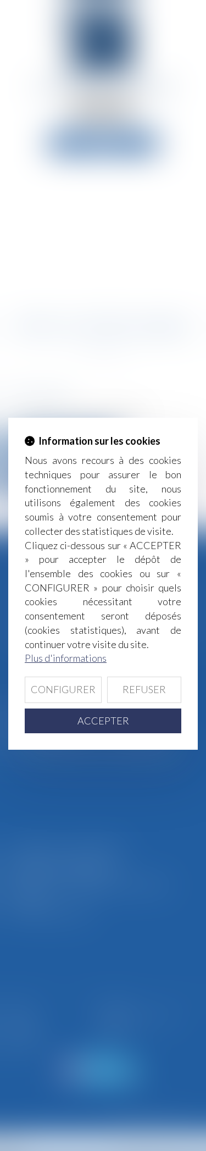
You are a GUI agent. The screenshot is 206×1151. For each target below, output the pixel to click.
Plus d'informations (66, 658)
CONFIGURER (63, 689)
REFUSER (144, 689)
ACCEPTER (103, 721)
